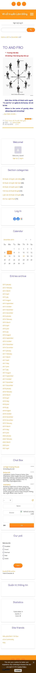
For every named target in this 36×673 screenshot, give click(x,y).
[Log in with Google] (21, 218)
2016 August (7, 335)
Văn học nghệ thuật (9, 199)
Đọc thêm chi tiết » (10, 114)
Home (3, 37)
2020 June (6, 445)
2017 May (6, 363)
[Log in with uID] (14, 218)
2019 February (7, 423)
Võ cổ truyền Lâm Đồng (14, 14)
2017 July (5, 370)
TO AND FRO (13, 48)
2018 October (7, 414)
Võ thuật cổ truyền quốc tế (11, 187)
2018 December (8, 420)
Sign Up (15, 23)
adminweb (16, 122)
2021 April (6, 448)
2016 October (7, 341)
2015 (8, 37)
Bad (6, 555)
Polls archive (11, 571)
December (14, 37)
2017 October (7, 379)
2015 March (6, 291)
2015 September (8, 303)
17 (23, 256)
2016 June (6, 329)
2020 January (7, 436)
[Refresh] (33, 501)
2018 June (6, 404)
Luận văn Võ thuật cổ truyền (12, 195)
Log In (21, 23)
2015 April (6, 294)
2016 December (8, 347)
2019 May (6, 429)
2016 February (7, 319)
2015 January (7, 284)
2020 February (7, 439)
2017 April (6, 360)
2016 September (8, 338)
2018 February (7, 392)
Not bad (7, 552)
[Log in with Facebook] (18, 218)
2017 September (8, 376)
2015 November (8, 310)
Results (5, 571)
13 (5, 256)
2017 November (8, 382)
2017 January (7, 351)
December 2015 (9, 240)
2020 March (6, 442)
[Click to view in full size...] (18, 97)
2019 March (6, 426)
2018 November (8, 417)
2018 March (6, 395)
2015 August (7, 300)
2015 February (7, 288)
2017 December (8, 385)
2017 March (6, 357)
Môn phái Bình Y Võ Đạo (10, 636)
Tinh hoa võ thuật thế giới (15, 120)
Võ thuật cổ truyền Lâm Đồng (12, 179)
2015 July (5, 297)
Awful (6, 558)
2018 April (6, 398)
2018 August (7, 411)
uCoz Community (8, 639)
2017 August (7, 373)
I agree (18, 670)
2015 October (7, 307)
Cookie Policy (21, 667)
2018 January (7, 388)
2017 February (7, 354)
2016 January (7, 316)
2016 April (6, 325)
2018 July (5, 407)
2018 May (6, 401)
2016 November (8, 344)
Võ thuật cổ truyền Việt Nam (12, 183)
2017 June (6, 366)
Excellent (7, 546)
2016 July (5, 332)
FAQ (4, 643)
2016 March (6, 322)
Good (6, 549)
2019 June (6, 433)
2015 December (8, 313)
